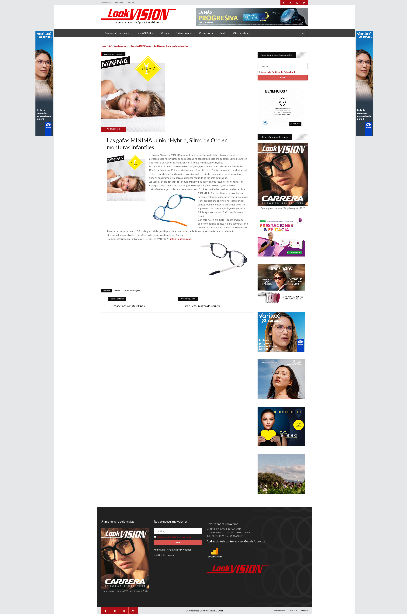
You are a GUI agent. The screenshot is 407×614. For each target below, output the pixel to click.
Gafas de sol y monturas (118, 46)
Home (103, 46)
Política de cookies (164, 555)
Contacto (130, 3)
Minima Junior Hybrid (132, 291)
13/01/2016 (115, 129)
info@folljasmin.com (181, 238)
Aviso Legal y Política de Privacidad (172, 549)
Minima (117, 291)
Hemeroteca (106, 3)
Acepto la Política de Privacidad (278, 72)
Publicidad (119, 3)
